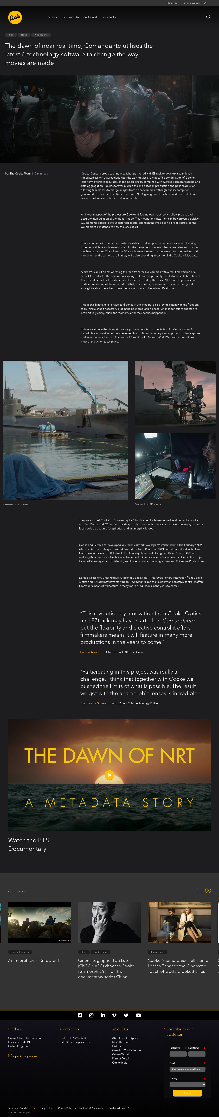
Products (52, 17)
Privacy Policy (45, 1108)
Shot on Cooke (70, 17)
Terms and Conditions (20, 1108)
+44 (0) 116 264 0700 (73, 1038)
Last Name (193, 1048)
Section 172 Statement (91, 1108)
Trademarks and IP (119, 1108)
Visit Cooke (109, 17)
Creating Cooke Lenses (126, 1050)
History (116, 1046)
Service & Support (191, 3)
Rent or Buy (173, 3)
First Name (175, 1048)
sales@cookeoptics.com (75, 1042)
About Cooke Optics (125, 1038)
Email (172, 1063)
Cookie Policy (65, 1108)
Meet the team (121, 1042)
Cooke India (119, 1062)
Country (173, 1078)
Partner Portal (120, 1058)
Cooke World (90, 17)
